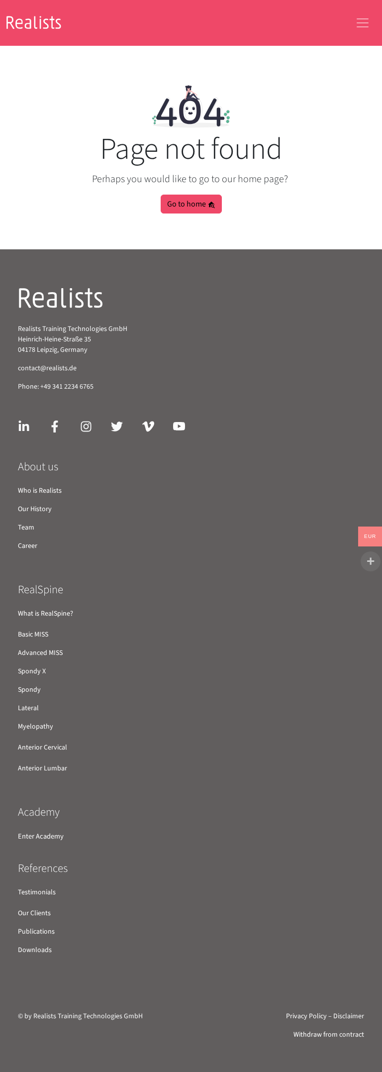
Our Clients (34, 913)
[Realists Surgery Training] (40, 23)
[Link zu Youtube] (179, 426)
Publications (36, 932)
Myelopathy (35, 727)
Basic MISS (33, 635)
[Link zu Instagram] (86, 426)
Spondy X (32, 671)
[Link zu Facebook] (55, 426)
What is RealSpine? (45, 614)
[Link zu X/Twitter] (117, 426)
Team (26, 528)
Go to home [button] (187, 204)
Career (27, 546)
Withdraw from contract (328, 1035)
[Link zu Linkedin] (24, 426)
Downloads (35, 950)
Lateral (28, 708)
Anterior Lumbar (42, 768)
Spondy (29, 690)
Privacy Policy (306, 1016)
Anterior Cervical (42, 747)
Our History (35, 509)
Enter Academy (41, 836)
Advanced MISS (40, 653)
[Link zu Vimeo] (148, 426)
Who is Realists (40, 491)
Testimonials (37, 892)
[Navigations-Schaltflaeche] (362, 22)
